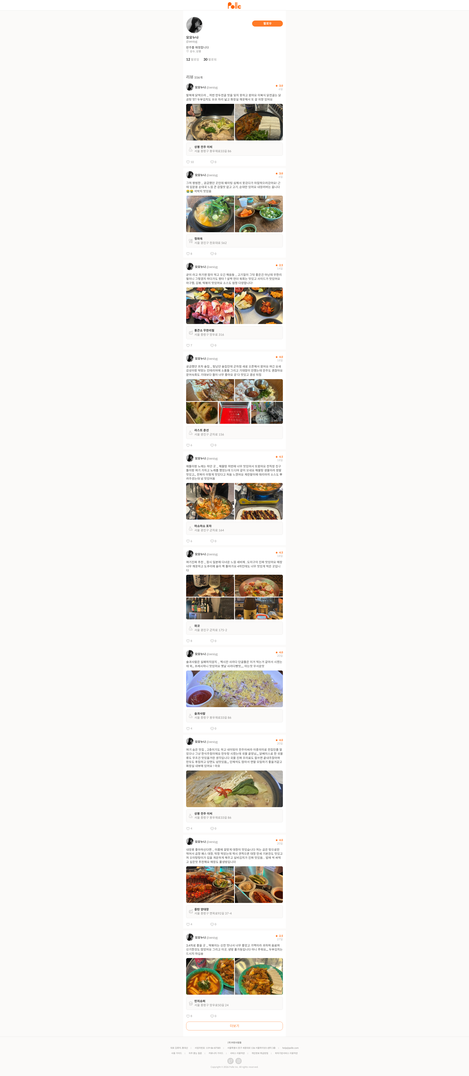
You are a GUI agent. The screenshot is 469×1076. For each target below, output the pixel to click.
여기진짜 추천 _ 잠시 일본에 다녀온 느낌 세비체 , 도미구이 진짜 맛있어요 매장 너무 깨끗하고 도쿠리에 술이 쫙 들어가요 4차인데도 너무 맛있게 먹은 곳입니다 (234, 566)
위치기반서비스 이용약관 (286, 1053)
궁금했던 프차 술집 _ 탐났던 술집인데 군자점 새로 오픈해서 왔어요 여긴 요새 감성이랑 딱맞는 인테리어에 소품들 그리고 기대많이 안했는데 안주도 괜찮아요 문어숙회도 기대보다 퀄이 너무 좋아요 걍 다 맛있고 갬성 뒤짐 (234, 371)
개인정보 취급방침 (260, 1053)
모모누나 (200, 87)
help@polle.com (290, 1048)
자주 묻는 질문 (195, 1053)
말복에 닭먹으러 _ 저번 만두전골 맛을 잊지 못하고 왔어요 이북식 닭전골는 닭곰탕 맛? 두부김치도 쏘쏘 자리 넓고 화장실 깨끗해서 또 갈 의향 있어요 (233, 97)
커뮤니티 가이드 (216, 1053)
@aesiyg (212, 87)
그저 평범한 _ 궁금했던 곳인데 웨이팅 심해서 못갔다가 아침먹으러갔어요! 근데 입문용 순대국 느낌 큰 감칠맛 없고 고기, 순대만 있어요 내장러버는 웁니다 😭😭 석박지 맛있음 (233, 187)
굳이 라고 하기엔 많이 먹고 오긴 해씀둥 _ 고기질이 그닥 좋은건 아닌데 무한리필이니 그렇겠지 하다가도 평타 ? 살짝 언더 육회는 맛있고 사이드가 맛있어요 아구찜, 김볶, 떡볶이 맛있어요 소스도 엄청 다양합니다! (234, 279)
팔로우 (267, 23)
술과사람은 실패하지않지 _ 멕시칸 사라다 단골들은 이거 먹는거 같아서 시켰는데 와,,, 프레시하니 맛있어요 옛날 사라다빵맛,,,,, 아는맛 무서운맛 (234, 664)
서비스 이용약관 (237, 1053)
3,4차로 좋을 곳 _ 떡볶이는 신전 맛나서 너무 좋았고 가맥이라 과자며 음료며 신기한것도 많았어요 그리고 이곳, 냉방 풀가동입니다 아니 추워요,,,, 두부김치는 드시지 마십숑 (234, 950)
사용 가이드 (176, 1053)
